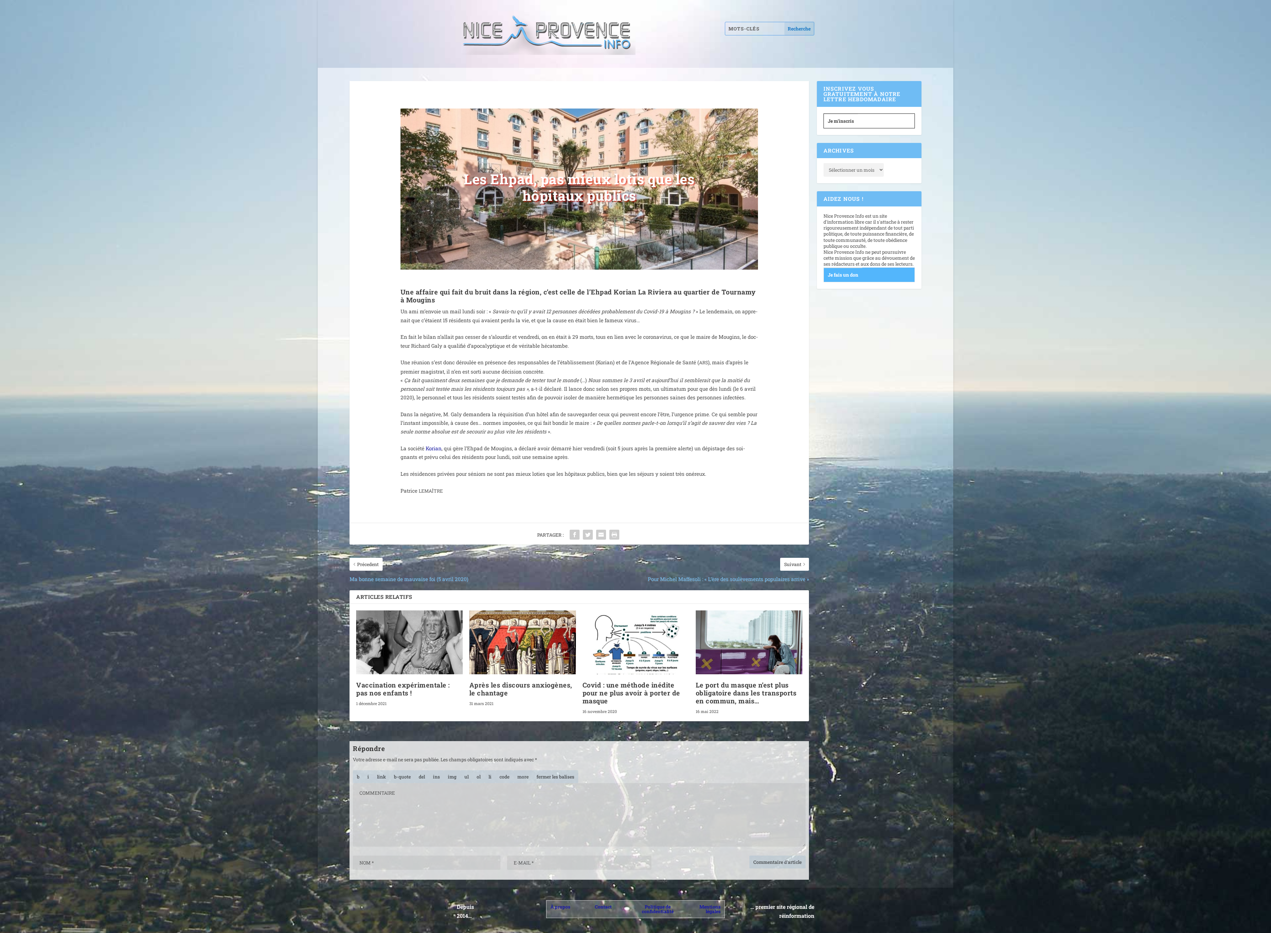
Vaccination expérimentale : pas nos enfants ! (403, 689)
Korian (434, 448)
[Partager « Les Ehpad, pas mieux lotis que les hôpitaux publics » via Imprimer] (614, 534)
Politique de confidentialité (658, 909)
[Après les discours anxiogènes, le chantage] (522, 642)
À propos (560, 907)
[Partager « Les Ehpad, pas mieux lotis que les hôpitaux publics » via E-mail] (601, 534)
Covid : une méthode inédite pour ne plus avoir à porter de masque (631, 693)
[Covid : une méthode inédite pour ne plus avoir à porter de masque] (636, 642)
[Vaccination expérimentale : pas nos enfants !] (409, 642)
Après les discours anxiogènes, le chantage (520, 689)
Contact (603, 907)
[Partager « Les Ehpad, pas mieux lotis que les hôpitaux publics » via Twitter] (587, 534)
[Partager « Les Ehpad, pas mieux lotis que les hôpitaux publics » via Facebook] (574, 534)
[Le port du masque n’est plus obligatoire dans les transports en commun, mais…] (749, 642)
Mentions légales (710, 909)
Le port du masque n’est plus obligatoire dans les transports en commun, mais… (746, 693)
